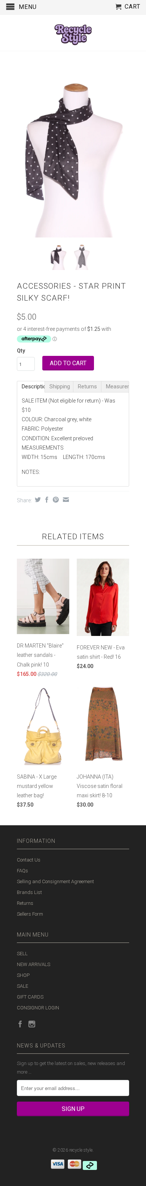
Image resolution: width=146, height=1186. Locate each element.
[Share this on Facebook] (46, 500)
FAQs (22, 870)
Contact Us (28, 860)
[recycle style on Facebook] (20, 1024)
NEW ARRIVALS (33, 964)
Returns (25, 903)
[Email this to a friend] (65, 500)
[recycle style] (73, 33)
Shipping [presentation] (59, 386)
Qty (21, 351)
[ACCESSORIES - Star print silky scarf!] (73, 154)
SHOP (23, 975)
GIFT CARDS (30, 997)
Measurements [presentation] (117, 386)
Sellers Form (30, 914)
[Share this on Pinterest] (55, 500)
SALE (22, 986)
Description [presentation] (33, 386)
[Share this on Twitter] (37, 500)
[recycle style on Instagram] (31, 1024)
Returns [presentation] (87, 386)
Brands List (29, 892)
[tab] (31, 386)
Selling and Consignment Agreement (55, 881)
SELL (22, 953)
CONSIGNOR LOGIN (38, 1007)
